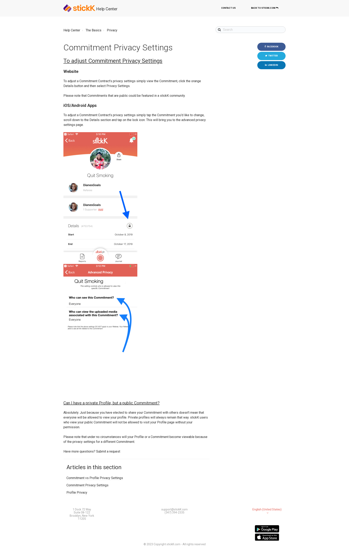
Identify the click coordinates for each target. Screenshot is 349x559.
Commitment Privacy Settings (87, 485)
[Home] (79, 8)
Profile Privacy (76, 492)
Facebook (272, 46)
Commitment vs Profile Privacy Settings (94, 478)
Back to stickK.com (263, 8)
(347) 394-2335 (174, 512)
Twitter (273, 55)
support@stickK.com (174, 509)
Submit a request (108, 451)
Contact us (228, 8)
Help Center (107, 8)
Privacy (112, 30)
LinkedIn (273, 65)
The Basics (93, 30)
